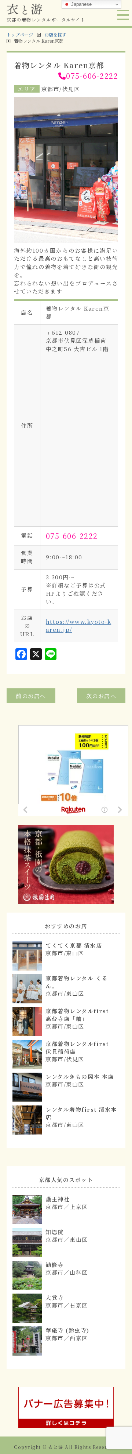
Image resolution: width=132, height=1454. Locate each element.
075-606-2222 (92, 75)
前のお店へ (31, 696)
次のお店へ (101, 696)
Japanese (81, 4)
